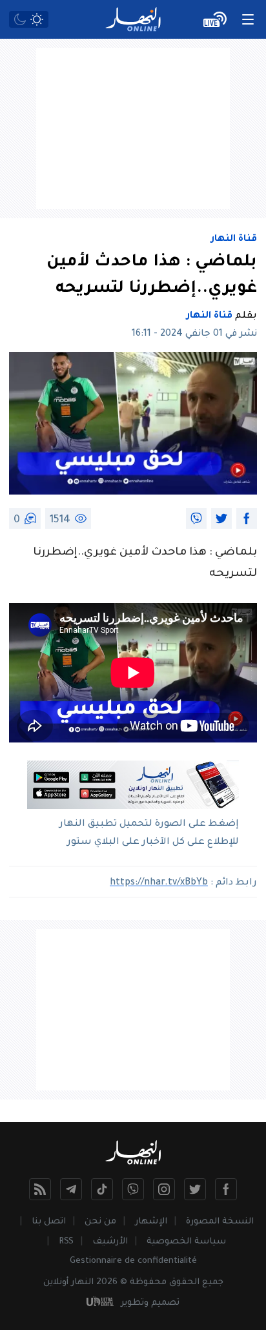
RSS (66, 1242)
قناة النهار (234, 239)
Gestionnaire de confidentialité (133, 1261)
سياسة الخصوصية (186, 1242)
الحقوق (184, 1282)
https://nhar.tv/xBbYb (159, 883)
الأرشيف (110, 1242)
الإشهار (151, 1222)
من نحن (100, 1222)
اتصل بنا (49, 1222)
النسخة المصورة (220, 1222)
